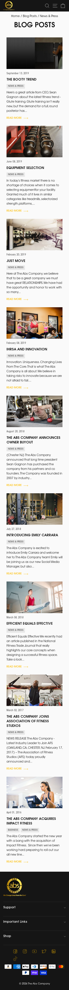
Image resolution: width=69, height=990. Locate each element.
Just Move (16, 261)
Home (15, 16)
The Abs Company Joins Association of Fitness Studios (28, 721)
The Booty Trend (21, 80)
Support (9, 907)
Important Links (15, 921)
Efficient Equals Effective (30, 624)
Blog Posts (30, 16)
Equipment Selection (25, 168)
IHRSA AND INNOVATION (27, 349)
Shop (7, 936)
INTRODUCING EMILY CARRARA (32, 535)
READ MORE (14, 118)
